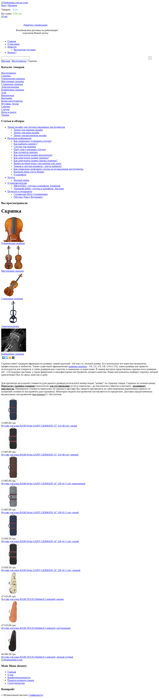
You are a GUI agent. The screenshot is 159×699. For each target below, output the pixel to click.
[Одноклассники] (10, 358)
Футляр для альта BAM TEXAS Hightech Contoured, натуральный (35, 628)
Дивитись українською (35, 25)
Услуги (11, 177)
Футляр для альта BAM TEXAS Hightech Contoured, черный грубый (37, 657)
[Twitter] (6, 358)
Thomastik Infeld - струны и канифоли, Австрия (39, 188)
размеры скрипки (77, 366)
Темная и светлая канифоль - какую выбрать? (38, 166)
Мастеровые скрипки (12, 81)
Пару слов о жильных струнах (30, 149)
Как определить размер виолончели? (33, 155)
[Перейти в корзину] (4, 16)
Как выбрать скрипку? (26, 144)
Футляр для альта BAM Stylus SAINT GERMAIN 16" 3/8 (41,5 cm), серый (40, 512)
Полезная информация (19, 138)
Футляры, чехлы (10, 103)
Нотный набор (21, 180)
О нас (10, 674)
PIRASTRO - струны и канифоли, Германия (37, 185)
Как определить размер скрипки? (31, 157)
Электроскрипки (10, 87)
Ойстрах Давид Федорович (28, 197)
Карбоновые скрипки (12, 89)
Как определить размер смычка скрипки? (35, 160)
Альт (3, 92)
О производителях (17, 183)
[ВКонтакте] (3, 358)
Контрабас (6, 98)
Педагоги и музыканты (19, 191)
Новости (12, 47)
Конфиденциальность (18, 677)
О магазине (13, 44)
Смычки (5, 106)
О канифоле (20, 174)
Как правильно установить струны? (33, 141)
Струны (5, 109)
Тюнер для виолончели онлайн (30, 135)
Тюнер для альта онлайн (26, 132)
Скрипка (6, 75)
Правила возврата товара (20, 680)
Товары (5, 115)
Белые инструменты (12, 101)
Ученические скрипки (13, 78)
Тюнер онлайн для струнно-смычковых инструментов (36, 127)
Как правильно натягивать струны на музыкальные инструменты (48, 169)
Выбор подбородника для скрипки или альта (37, 163)
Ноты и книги (8, 112)
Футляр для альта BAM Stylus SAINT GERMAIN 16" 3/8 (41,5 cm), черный (40, 570)
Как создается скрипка (26, 152)
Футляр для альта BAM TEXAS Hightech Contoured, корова (32, 599)
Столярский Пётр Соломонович (31, 194)
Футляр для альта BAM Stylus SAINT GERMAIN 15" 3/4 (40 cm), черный (39, 454)
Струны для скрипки (25, 146)
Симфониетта (35, 695)
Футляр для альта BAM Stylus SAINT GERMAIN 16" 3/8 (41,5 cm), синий (40, 541)
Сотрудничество (16, 683)
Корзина (12, 5)
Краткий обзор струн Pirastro (29, 171)
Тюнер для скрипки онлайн (28, 130)
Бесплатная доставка (25, 49)
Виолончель (7, 95)
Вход (4, 5)
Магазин (5, 61)
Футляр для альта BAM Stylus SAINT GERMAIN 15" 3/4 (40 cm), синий (39, 425)
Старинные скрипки (12, 84)
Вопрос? (11, 52)
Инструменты (19, 61)
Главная (11, 41)
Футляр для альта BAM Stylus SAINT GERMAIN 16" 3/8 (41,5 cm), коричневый (43, 483)
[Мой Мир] (13, 358)
